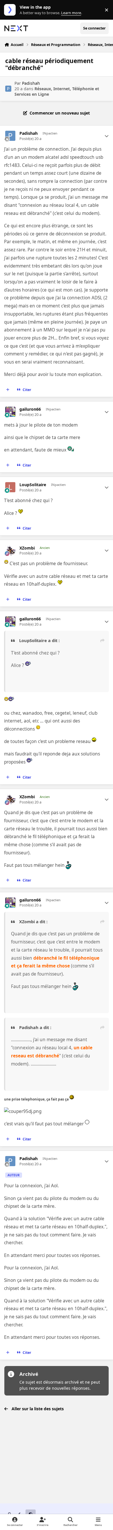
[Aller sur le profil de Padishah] (8, 89)
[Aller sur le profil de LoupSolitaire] (10, 487)
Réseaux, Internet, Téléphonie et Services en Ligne (56, 91)
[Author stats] (106, 136)
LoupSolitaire (32, 484)
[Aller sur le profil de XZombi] (10, 550)
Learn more (11, 10)
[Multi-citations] (7, 390)
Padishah (31, 83)
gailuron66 (30, 409)
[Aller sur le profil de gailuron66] (10, 412)
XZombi (27, 548)
